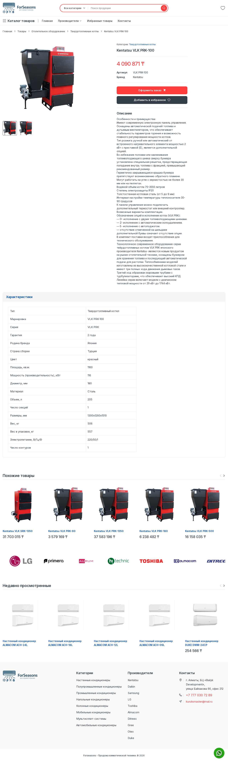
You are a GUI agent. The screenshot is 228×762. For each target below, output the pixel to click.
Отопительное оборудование (48, 31)
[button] (224, 475)
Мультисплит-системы (91, 718)
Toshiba (132, 706)
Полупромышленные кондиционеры (99, 686)
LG (129, 699)
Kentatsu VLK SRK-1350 (18, 531)
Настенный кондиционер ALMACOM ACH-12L (110, 642)
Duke (131, 738)
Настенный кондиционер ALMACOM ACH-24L (19, 642)
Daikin (131, 686)
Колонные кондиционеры (92, 706)
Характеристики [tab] (19, 297)
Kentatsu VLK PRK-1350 (109, 531)
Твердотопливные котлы (84, 31)
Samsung (133, 693)
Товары (21, 31)
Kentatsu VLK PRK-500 (199, 531)
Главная (7, 31)
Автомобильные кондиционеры (96, 725)
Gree (131, 725)
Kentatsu (138, 77)
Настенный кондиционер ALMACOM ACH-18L (65, 642)
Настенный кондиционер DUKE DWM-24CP (201, 642)
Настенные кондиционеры (93, 680)
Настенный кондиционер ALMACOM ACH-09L (156, 642)
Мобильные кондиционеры (93, 712)
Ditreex (132, 718)
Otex (131, 731)
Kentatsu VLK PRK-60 (62, 531)
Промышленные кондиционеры (96, 693)
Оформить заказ (149, 90)
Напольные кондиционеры (93, 699)
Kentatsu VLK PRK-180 (153, 531)
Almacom (133, 712)
